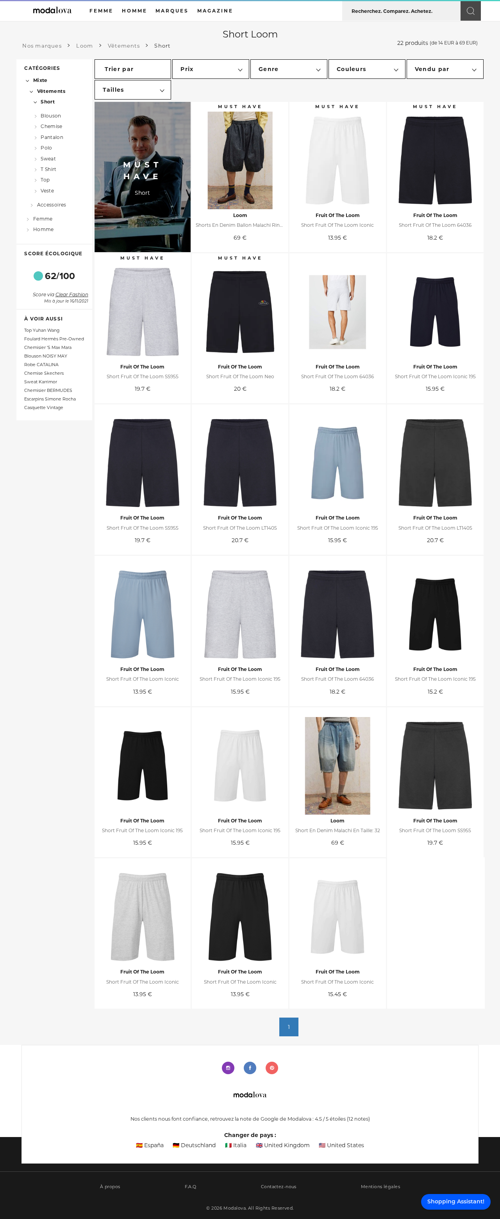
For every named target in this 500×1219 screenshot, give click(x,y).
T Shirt (49, 169)
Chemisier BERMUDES (48, 390)
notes (358, 1119)
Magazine (215, 11)
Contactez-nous (278, 1187)
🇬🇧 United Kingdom (283, 1145)
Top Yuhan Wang (41, 330)
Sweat (48, 158)
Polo (46, 148)
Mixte (40, 80)
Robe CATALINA (41, 364)
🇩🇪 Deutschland (194, 1145)
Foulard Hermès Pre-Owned (54, 339)
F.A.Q (190, 1187)
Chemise (51, 126)
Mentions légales (380, 1187)
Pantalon (52, 137)
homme (134, 11)
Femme (42, 218)
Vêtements (51, 91)
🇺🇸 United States (341, 1145)
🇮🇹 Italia (235, 1145)
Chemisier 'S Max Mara (47, 347)
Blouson (51, 116)
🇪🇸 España (150, 1145)
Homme (43, 229)
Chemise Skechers (44, 373)
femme (101, 11)
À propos (110, 1187)
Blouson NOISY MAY (45, 356)
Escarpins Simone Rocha (50, 399)
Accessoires (51, 204)
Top (45, 180)
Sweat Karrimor (40, 381)
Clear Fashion (71, 295)
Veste (47, 191)
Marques (172, 11)
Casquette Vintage (43, 407)
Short (48, 102)
